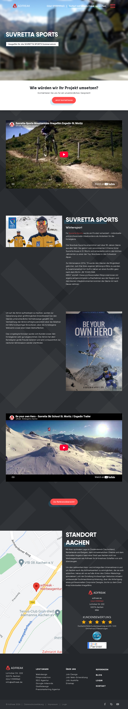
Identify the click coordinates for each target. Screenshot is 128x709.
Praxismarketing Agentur (48, 689)
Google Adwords (44, 683)
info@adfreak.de (14, 682)
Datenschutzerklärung (34, 704)
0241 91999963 (55, 5)
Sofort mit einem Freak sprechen (87, 5)
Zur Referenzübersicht (64, 502)
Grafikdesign (42, 686)
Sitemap (70, 683)
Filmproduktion (43, 677)
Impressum (53, 704)
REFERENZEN (102, 669)
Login (64, 704)
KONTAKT (101, 686)
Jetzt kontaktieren (64, 100)
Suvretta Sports (76, 233)
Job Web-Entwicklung (77, 677)
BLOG (99, 675)
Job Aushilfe (72, 680)
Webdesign (41, 674)
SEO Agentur (42, 680)
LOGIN (99, 680)
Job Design (72, 674)
